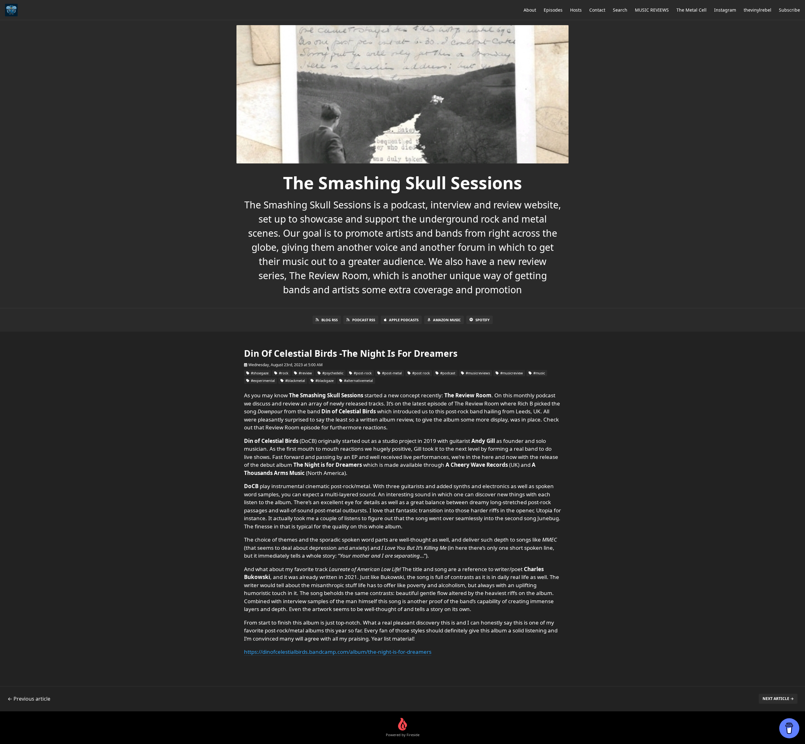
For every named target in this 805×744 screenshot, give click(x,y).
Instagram (725, 10)
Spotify (482, 319)
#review (305, 373)
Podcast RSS (363, 319)
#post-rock (362, 373)
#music (538, 373)
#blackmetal (294, 380)
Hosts (576, 10)
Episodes (553, 10)
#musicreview (511, 373)
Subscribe (789, 10)
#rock (283, 373)
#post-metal (391, 373)
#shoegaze (259, 373)
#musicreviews (477, 373)
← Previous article (29, 698)
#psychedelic (332, 373)
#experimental (262, 380)
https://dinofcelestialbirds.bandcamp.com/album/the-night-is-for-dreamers (337, 651)
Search (620, 10)
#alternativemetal (358, 380)
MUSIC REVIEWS (652, 10)
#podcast (447, 373)
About (530, 10)
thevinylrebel (757, 10)
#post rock (420, 373)
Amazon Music (447, 319)
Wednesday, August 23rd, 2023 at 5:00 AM (285, 364)
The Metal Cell (691, 10)
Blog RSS (329, 319)
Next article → (778, 698)
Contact (597, 10)
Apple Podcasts (404, 319)
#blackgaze (324, 380)
